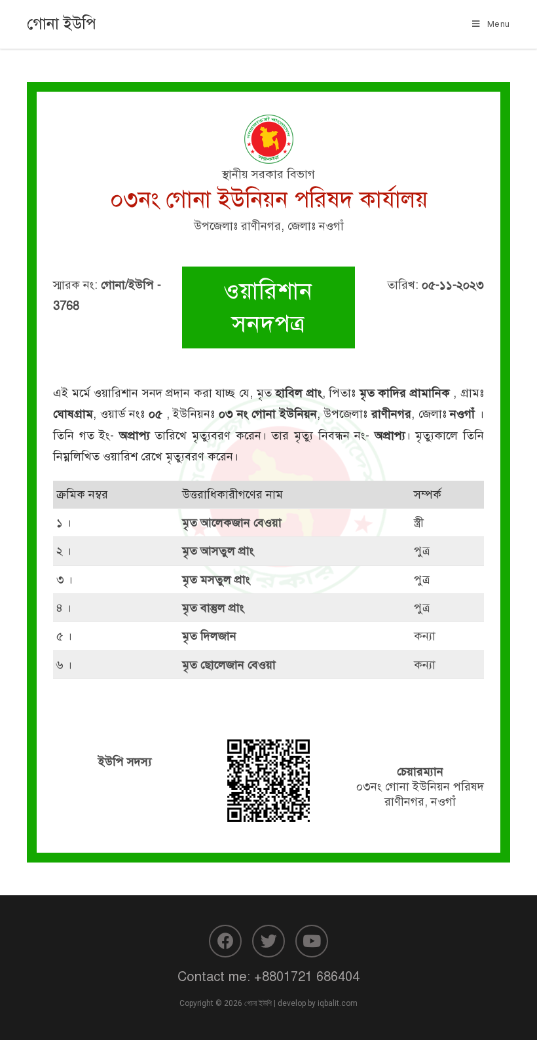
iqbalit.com (338, 1003)
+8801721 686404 (307, 977)
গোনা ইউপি (61, 23)
